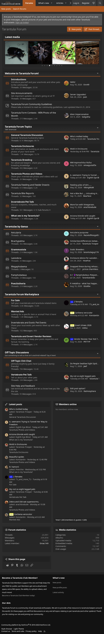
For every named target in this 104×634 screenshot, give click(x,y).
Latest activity (58, 592)
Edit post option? (77, 388)
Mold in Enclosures (78, 148)
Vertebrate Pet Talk (21, 374)
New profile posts (60, 587)
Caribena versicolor (81, 312)
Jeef (85, 366)
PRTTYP (87, 341)
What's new (43, 3)
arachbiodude (90, 207)
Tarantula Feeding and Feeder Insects (30, 184)
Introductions (18, 79)
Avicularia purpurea (79, 232)
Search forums (19, 9)
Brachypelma (18, 241)
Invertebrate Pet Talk (22, 201)
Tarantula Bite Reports (22, 193)
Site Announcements (21, 93)
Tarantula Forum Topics (18, 126)
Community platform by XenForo (26, 625)
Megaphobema (19, 266)
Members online (68, 404)
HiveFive (86, 260)
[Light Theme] (93, 3)
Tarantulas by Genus (16, 226)
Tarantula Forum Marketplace (22, 294)
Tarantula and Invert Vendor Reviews (31, 336)
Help (40, 631)
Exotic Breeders (77, 249)
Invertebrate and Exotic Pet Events (28, 322)
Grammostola (18, 249)
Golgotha (86, 117)
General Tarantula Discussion (27, 135)
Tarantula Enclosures (22, 146)
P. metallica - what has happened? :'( (86, 283)
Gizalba (87, 286)
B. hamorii (14, 466)
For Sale (15, 300)
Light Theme (19, 629)
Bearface (87, 196)
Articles (59, 3)
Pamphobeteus (19, 275)
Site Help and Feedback (23, 385)
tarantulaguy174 (91, 252)
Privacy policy (31, 631)
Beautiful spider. (16, 456)
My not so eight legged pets (83, 376)
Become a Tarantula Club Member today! (18, 595)
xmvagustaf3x (90, 165)
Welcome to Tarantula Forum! (22, 73)
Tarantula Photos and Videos (26, 173)
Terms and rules (18, 631)
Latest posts (15, 404)
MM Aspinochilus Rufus (81, 162)
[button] (51, 3)
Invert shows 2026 (81, 325)
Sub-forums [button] (43, 210)
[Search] (100, 3)
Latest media (12, 37)
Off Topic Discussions (17, 352)
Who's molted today (79, 136)
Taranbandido (88, 277)
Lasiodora (16, 258)
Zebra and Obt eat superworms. (24, 501)
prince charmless (90, 269)
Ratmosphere (90, 391)
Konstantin (94, 315)
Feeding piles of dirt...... (81, 185)
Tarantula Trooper (95, 139)
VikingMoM (89, 187)
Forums (29, 3)
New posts (6, 9)
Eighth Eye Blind (94, 177)
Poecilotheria (18, 283)
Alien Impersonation (79, 114)
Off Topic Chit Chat (21, 360)
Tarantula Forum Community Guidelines (31, 104)
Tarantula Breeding (21, 159)
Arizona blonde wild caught (82, 215)
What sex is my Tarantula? (25, 215)
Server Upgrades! (78, 94)
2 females (77, 301)
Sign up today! (22, 22)
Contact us (5, 631)
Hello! (72, 82)
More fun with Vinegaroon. (82, 204)
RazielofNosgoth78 (92, 235)
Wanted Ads (17, 311)
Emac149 (44, 543)
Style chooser (6, 629)
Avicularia (16, 232)
